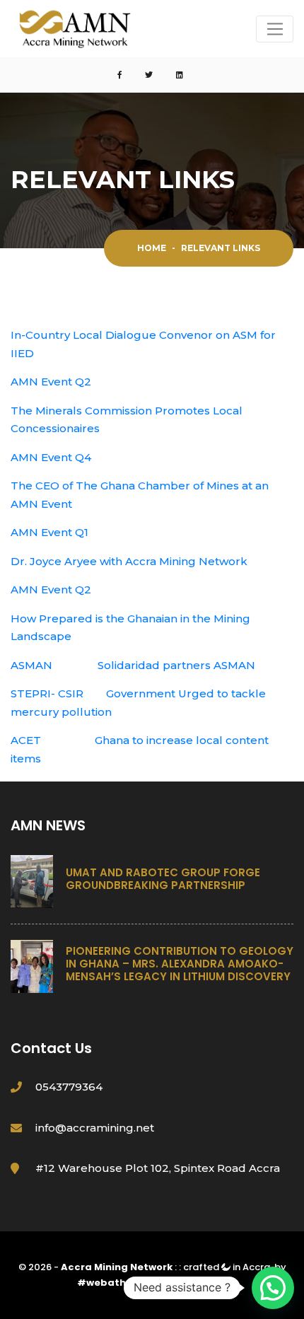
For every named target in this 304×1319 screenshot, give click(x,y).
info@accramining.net (94, 1127)
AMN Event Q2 (51, 381)
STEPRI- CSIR (47, 693)
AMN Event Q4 (51, 457)
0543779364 (69, 1086)
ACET (26, 740)
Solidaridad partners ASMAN (176, 665)
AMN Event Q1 (49, 532)
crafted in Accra (226, 1267)
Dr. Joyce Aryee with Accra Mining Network (129, 561)
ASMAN (31, 665)
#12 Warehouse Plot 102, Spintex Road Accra (157, 1168)
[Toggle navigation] (274, 29)
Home (151, 248)
